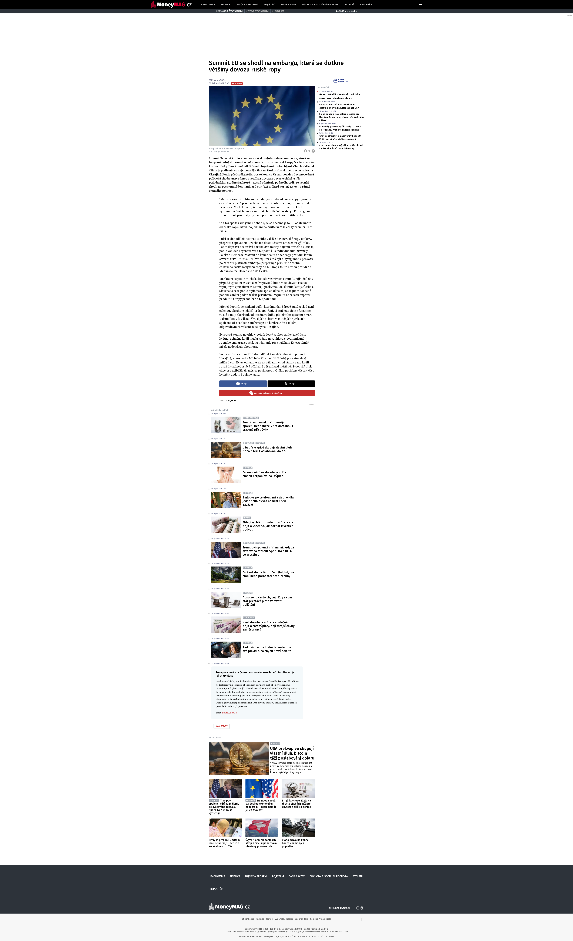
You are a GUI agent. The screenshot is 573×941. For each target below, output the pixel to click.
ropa (233, 400)
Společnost (278, 11)
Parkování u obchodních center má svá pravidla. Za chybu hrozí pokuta (267, 649)
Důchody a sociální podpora (320, 4)
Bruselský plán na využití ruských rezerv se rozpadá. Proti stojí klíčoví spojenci (340, 128)
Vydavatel (280, 919)
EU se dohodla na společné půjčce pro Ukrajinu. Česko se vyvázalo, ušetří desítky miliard (341, 117)
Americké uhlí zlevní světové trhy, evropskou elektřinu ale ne (339, 96)
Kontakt (269, 919)
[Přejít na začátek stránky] (361, 919)
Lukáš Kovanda (229, 712)
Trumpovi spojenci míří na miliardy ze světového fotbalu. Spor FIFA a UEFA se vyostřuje (268, 551)
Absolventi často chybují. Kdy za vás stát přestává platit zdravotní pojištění (267, 601)
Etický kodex (248, 919)
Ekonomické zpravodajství (229, 11)
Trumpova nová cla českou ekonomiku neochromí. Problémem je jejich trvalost (261, 805)
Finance (226, 4)
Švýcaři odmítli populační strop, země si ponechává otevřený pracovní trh (261, 843)
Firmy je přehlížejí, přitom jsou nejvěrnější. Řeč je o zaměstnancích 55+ (224, 843)
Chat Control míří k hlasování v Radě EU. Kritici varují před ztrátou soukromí (340, 137)
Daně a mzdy (288, 4)
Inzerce (289, 919)
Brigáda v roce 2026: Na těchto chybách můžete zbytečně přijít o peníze (296, 804)
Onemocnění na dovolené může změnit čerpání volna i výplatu (264, 474)
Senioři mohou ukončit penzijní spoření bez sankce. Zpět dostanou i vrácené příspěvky (268, 426)
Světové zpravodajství (257, 11)
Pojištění (269, 4)
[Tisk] (313, 151)
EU (229, 400)
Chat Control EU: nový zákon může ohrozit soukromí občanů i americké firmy (341, 147)
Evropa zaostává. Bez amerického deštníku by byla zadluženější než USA (339, 106)
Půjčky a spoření (247, 4)
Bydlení (349, 4)
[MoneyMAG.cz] (171, 4)
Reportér (366, 4)
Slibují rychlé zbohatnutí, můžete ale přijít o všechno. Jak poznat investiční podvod (268, 526)
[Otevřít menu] (419, 4)
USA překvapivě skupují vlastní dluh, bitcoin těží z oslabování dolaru (267, 449)
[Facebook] (305, 151)
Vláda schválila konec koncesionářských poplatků (295, 843)
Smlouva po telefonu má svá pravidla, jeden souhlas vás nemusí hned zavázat (268, 501)
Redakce (260, 919)
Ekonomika (208, 4)
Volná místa (325, 919)
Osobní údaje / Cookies (306, 919)
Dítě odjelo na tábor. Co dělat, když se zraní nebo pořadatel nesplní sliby (268, 574)
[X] (309, 151)
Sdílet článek (341, 81)
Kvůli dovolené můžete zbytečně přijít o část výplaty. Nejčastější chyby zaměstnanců (269, 626)
